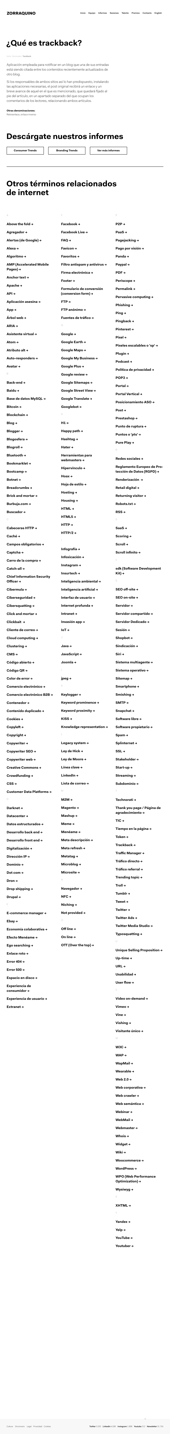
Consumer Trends (25, 150)
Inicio (9, 56)
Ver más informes (108, 150)
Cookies (47, 1427)
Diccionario (17, 56)
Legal (29, 1427)
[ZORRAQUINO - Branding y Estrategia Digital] (21, 13)
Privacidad (37, 1427)
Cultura (10, 1427)
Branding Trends (66, 150)
